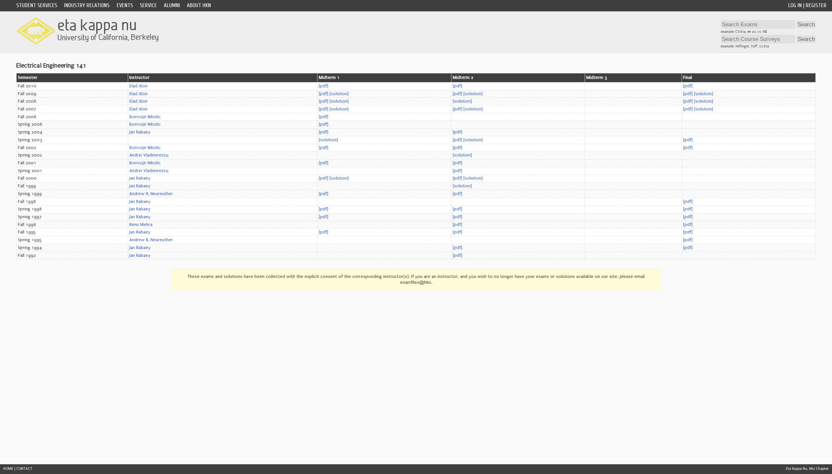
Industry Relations (87, 5)
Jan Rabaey (139, 132)
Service (148, 5)
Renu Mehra (140, 224)
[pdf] (323, 86)
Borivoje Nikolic (145, 116)
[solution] (339, 93)
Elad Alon (138, 86)
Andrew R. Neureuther (151, 193)
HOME (8, 469)
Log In (795, 5)
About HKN (199, 5)
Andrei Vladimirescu (148, 155)
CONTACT (24, 469)
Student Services (36, 5)
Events (125, 5)
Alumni (172, 5)
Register (816, 5)
